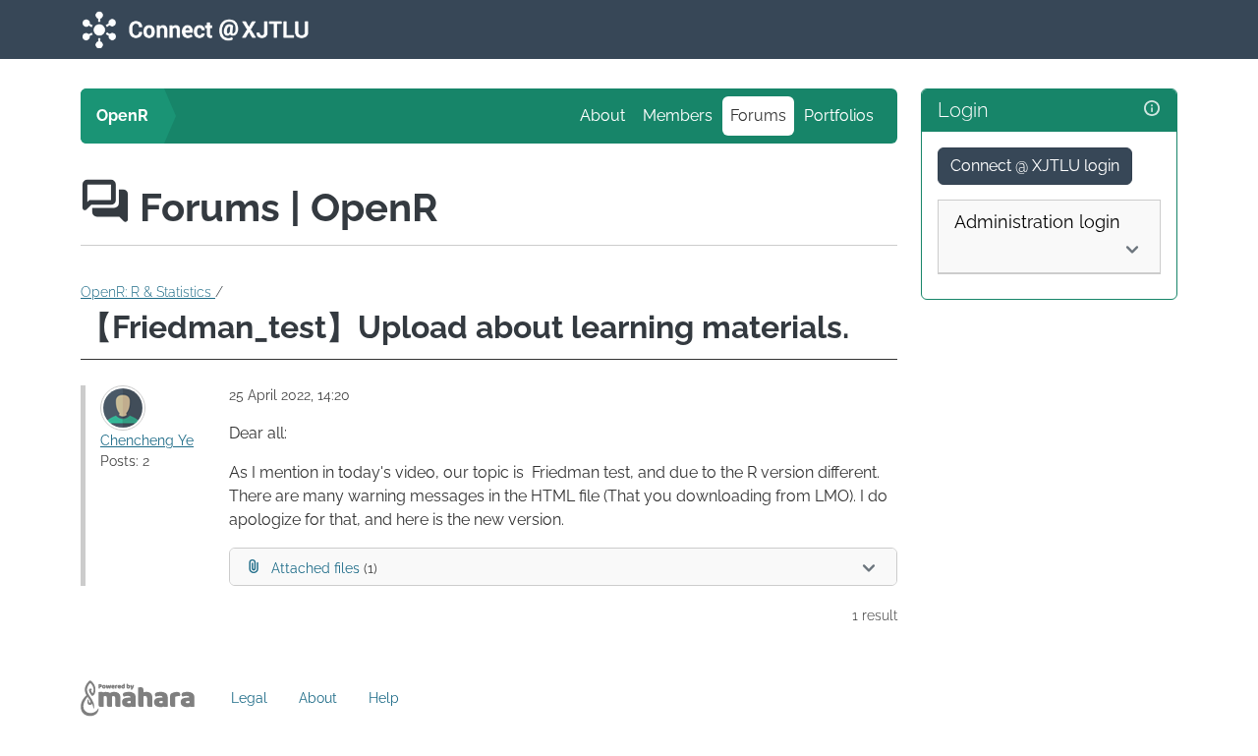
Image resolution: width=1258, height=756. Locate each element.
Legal (249, 698)
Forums (758, 115)
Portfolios (839, 115)
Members (678, 115)
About (602, 115)
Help (384, 698)
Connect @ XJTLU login (1034, 165)
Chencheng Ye (147, 440)
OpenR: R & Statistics (148, 292)
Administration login (1037, 221)
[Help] (1152, 108)
